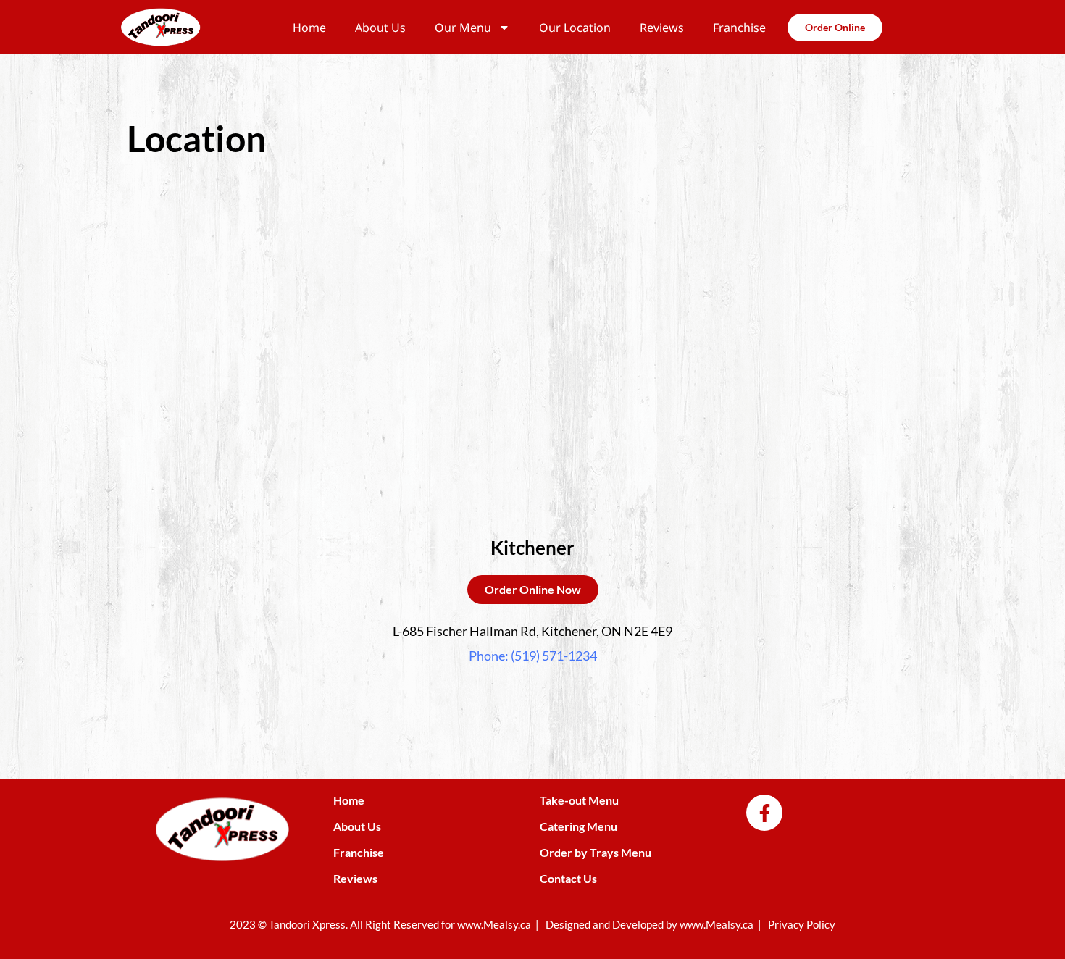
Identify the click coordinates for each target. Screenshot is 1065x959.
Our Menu (463, 27)
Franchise (739, 27)
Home (309, 27)
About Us (380, 27)
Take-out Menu (579, 800)
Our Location (575, 27)
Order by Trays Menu (595, 852)
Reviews (662, 27)
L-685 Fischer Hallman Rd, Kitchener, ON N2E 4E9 (532, 631)
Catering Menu (578, 826)
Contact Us (568, 878)
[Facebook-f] (764, 813)
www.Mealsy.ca (494, 924)
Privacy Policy (801, 924)
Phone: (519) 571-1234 (533, 655)
